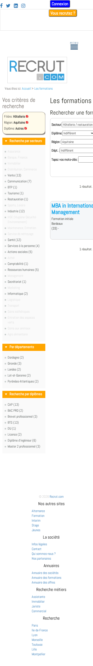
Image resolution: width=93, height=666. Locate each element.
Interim (36, 520)
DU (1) (12, 428)
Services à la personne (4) (24, 246)
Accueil (26, 88)
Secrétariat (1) (17, 281)
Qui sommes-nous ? (44, 553)
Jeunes (36, 530)
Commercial (39, 611)
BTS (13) (13, 422)
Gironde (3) (14, 363)
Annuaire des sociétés (45, 573)
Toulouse (37, 644)
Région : (56, 142)
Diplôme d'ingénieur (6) (22, 440)
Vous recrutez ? (63, 13)
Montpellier (38, 654)
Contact (36, 549)
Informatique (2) (18, 293)
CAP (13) (13, 404)
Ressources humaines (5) (23, 269)
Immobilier (38, 601)
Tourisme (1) (16, 193)
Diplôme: (57, 133)
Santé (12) (14, 240)
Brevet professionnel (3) (22, 416)
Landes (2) (14, 369)
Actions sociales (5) (20, 252)
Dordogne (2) (16, 357)
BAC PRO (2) (15, 410)
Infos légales (39, 544)
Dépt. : (56, 150)
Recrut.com (57, 496)
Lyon (34, 635)
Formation (38, 515)
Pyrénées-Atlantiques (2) (23, 381)
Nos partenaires (41, 558)
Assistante (38, 597)
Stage (35, 525)
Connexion (60, 3)
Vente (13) (14, 175)
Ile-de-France (40, 630)
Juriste (36, 606)
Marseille (37, 640)
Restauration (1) (18, 199)
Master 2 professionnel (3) (24, 446)
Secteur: (57, 124)
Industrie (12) (16, 211)
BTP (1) (12, 187)
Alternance (38, 511)
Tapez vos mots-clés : (65, 159)
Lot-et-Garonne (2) (19, 375)
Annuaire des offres (43, 582)
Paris (35, 625)
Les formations (43, 88)
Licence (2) (15, 434)
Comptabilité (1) (18, 264)
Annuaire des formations (46, 577)
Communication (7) (19, 181)
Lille (34, 649)
